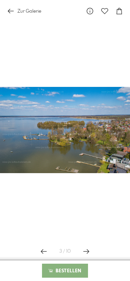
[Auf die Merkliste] (105, 11)
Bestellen (67, 271)
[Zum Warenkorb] (119, 11)
